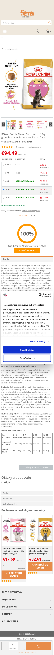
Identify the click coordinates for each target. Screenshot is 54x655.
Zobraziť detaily (37, 341)
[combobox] (26, 22)
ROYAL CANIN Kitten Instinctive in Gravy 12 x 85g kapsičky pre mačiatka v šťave (13, 551)
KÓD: (24, 142)
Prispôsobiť (25, 358)
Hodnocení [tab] (7, 498)
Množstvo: (12, 648)
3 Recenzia (20, 147)
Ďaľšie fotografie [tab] (9, 504)
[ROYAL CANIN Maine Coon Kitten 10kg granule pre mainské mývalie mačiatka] (27, 84)
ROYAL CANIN (14, 142)
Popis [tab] (6, 259)
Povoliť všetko (27, 350)
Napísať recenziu (34, 147)
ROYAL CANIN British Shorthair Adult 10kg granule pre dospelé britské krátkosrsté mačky (38, 551)
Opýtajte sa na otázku (36, 467)
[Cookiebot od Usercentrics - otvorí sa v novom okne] (39, 295)
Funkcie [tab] (6, 493)
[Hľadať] (49, 22)
